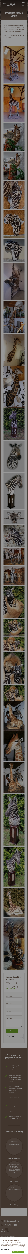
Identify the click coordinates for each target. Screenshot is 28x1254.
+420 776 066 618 (11, 988)
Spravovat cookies (5, 1249)
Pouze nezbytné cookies (6, 1251)
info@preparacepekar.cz (11, 1221)
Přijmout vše (15, 1252)
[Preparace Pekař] (9, 4)
